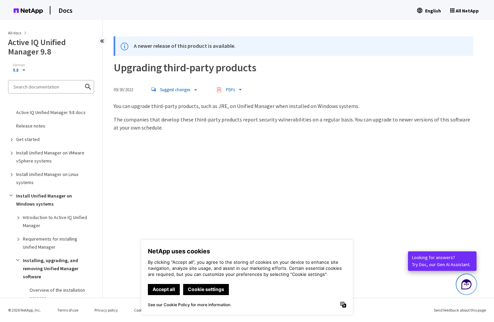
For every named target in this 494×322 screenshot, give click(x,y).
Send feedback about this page (460, 310)
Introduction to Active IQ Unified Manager (55, 221)
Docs (65, 10)
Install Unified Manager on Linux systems (47, 178)
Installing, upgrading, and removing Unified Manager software (50, 268)
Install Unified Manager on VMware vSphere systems (50, 157)
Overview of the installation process (57, 294)
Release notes (30, 126)
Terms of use (67, 310)
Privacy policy (106, 310)
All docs (14, 32)
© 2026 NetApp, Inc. (24, 310)
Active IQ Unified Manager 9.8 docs (51, 112)
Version (19, 65)
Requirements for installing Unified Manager (50, 243)
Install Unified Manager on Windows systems (44, 200)
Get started (28, 139)
